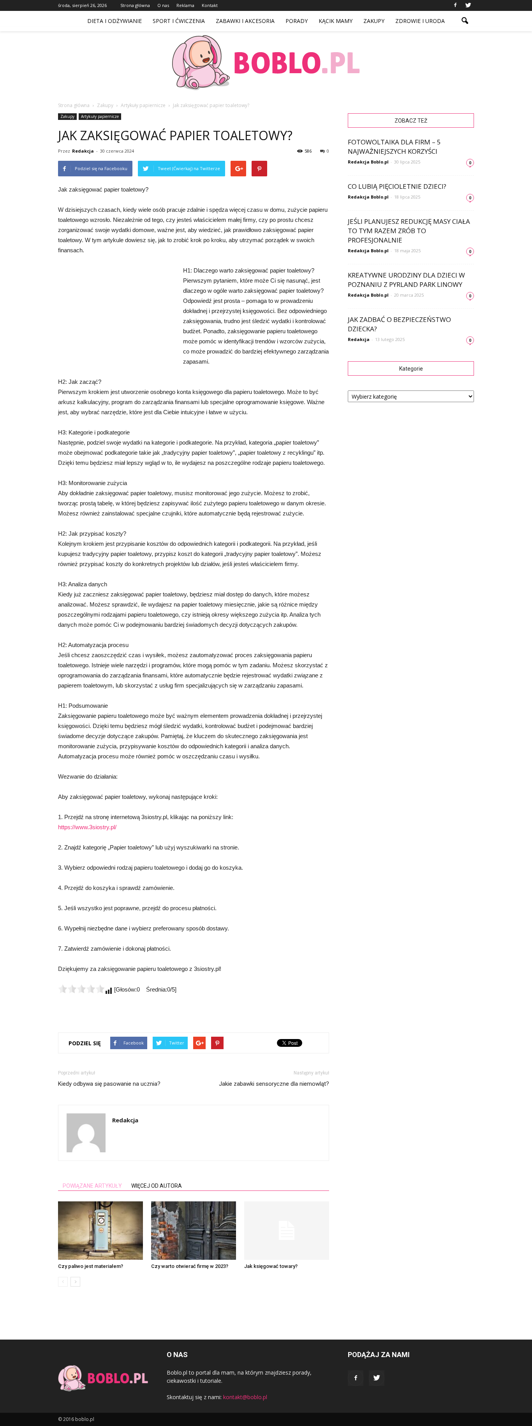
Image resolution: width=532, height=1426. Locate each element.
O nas (163, 5)
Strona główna (135, 5)
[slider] (81, 988)
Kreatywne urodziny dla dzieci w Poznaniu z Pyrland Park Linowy (406, 280)
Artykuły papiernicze (100, 116)
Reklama (185, 5)
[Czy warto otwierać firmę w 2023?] (193, 1230)
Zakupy (373, 21)
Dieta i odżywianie (114, 21)
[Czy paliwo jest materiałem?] (100, 1230)
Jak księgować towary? (271, 1266)
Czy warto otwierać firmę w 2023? (189, 1266)
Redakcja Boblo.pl (368, 162)
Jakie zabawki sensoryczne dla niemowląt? (274, 1083)
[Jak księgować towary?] (286, 1230)
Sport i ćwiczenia (179, 21)
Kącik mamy (335, 21)
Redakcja (83, 151)
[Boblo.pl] (266, 62)
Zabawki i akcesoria (245, 21)
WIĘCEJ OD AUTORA (156, 1186)
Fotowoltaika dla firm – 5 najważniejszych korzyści (394, 146)
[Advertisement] (116, 317)
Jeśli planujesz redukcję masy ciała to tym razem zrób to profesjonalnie (409, 230)
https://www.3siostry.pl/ (87, 827)
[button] (464, 21)
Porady (296, 21)
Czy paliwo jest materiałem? (90, 1266)
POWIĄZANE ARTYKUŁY (92, 1186)
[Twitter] (468, 5)
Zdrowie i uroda (420, 21)
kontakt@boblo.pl (245, 1397)
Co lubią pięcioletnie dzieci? (397, 186)
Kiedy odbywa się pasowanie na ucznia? (109, 1083)
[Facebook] (455, 5)
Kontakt (210, 5)
